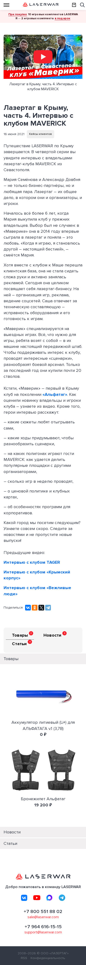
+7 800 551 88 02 (43, 911)
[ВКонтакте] (28, 607)
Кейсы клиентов (40, 134)
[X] (41, 607)
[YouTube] (37, 898)
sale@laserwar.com (43, 917)
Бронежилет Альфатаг (43, 798)
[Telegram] (48, 607)
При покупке (17, 14)
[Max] (49, 898)
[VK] (24, 898)
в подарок (62, 18)
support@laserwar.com (43, 932)
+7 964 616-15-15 (43, 927)
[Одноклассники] (35, 607)
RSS (24, 958)
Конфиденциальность (48, 958)
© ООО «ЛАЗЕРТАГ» (53, 953)
